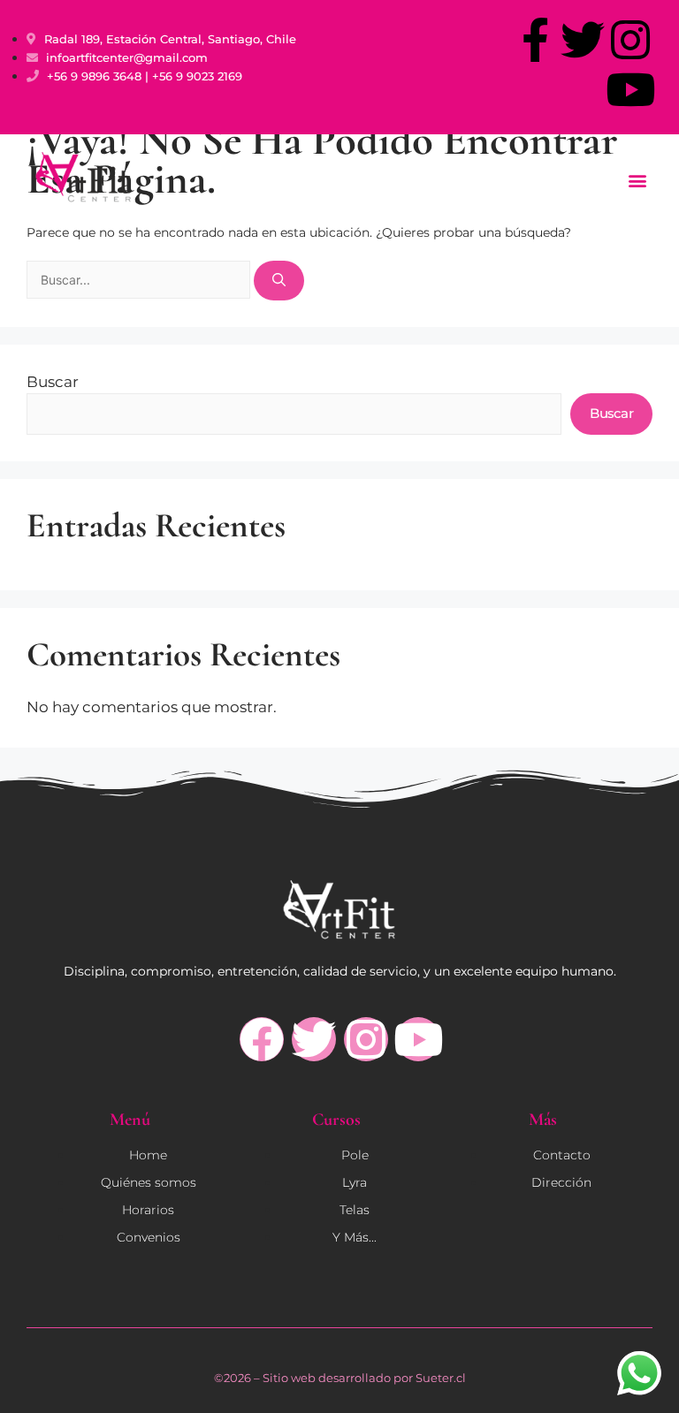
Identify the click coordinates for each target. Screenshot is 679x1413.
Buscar (53, 382)
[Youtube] (630, 89)
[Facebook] (262, 1039)
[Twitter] (583, 40)
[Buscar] (279, 280)
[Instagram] (630, 40)
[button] (637, 179)
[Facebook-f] (535, 40)
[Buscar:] (140, 280)
